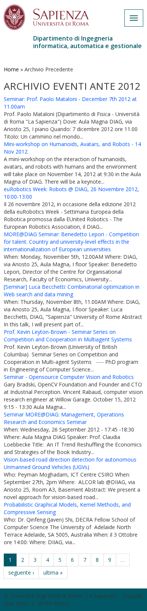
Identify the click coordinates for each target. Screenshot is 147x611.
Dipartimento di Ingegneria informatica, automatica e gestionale (87, 42)
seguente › (21, 572)
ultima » (53, 572)
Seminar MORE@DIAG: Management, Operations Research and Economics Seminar (64, 418)
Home (11, 69)
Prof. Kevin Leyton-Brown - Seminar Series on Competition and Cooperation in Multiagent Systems (68, 335)
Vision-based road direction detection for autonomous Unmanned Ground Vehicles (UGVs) (70, 463)
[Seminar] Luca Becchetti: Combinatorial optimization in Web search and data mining (71, 290)
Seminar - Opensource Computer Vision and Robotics (69, 376)
